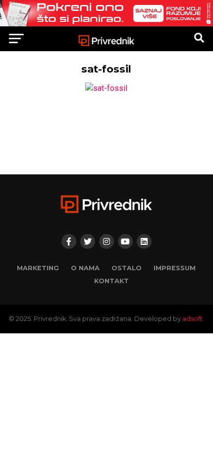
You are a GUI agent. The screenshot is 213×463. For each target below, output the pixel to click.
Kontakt (111, 281)
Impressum (175, 268)
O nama (85, 268)
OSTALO (126, 268)
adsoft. (193, 318)
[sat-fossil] (106, 88)
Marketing (38, 268)
